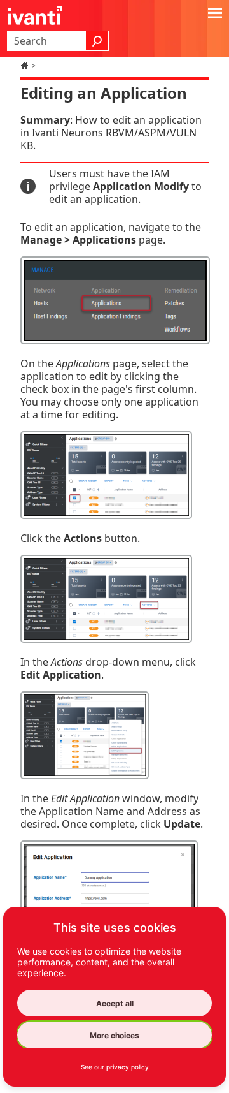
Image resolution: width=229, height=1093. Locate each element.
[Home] (26, 65)
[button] (97, 41)
